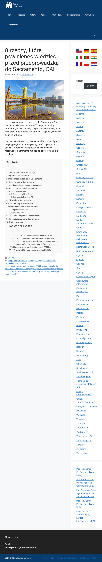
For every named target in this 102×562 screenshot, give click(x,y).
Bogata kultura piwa (20, 210)
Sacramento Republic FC (23, 197)
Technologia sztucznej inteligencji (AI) (86, 384)
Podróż (79, 313)
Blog (78, 139)
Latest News (12, 25)
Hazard (80, 186)
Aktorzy (80, 118)
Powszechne (82, 321)
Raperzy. (80, 351)
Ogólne (11, 258)
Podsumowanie (16, 222)
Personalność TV (84, 300)
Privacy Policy (49, 558)
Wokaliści (81, 415)
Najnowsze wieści (85, 247)
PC (77, 296)
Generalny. (81, 152)
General (80, 148)
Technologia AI (83, 376)
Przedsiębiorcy (83, 338)
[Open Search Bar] (93, 35)
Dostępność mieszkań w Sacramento (25, 179)
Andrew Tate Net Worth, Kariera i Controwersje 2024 (86, 482)
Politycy (80, 317)
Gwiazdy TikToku (84, 182)
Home (10, 15)
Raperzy (80, 347)
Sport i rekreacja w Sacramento (22, 188)
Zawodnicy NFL (84, 440)
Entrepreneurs (73, 15)
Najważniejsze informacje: (24, 172)
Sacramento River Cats (22, 194)
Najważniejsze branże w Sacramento (27, 185)
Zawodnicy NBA (84, 436)
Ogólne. (80, 259)
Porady (31, 260)
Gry (78, 173)
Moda (79, 227)
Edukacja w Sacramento (19, 200)
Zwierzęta (81, 449)
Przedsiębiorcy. (84, 342)
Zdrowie (80, 444)
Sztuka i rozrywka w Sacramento (23, 219)
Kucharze (81, 211)
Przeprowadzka (49, 260)
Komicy (79, 194)
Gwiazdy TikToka (84, 177)
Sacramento (10, 263)
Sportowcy (81, 368)
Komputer (81, 203)
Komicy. (80, 199)
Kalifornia (23, 260)
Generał (80, 156)
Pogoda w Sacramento (18, 175)
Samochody (82, 355)
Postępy (38, 260)
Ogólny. (80, 272)
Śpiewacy (81, 364)
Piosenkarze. (82, 308)
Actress (44, 15)
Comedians (57, 15)
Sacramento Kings (19, 191)
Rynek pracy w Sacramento (21, 182)
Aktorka (80, 114)
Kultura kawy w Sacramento (21, 203)
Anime (79, 126)
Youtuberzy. (82, 432)
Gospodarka (13, 260)
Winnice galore (18, 213)
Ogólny (79, 268)
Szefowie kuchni (84, 372)
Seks (78, 359)
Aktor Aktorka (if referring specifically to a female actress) (86, 106)
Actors (33, 15)
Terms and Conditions (67, 558)
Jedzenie (80, 190)
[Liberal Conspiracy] (13, 5)
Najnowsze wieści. (85, 251)
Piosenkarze (82, 304)
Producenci (82, 330)
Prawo (79, 325)
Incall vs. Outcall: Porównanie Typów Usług (85, 472)
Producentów (83, 334)
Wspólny (80, 419)
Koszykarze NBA (84, 207)
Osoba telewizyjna (85, 276)
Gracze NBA (82, 165)
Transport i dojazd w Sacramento (23, 216)
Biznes (79, 135)
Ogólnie (80, 264)
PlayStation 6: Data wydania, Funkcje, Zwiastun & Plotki (86, 493)
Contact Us (84, 558)
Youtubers (89, 15)
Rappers (21, 15)
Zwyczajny (81, 453)
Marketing (81, 216)
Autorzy (80, 131)
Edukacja (80, 143)
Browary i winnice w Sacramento (23, 206)
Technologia (21, 263)
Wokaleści (81, 410)
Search (79, 81)
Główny (80, 160)
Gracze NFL (82, 169)
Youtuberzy (82, 427)
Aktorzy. (80, 122)
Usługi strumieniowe (86, 406)
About (94, 558)
